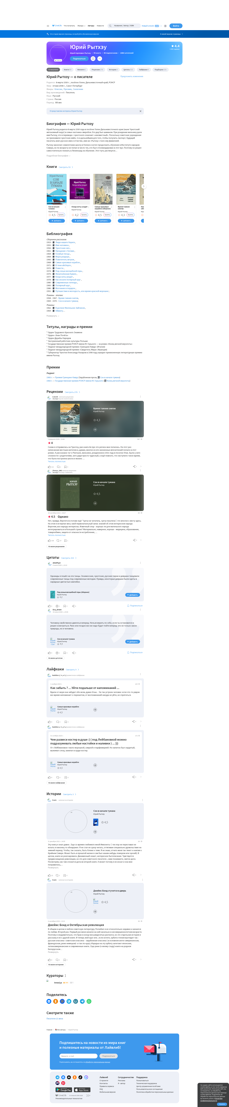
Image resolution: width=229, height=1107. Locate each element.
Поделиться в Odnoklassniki (55, 1001)
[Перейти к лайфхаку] (141, 721)
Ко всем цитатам (55, 658)
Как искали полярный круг (68, 279)
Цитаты (128, 69)
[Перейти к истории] (141, 875)
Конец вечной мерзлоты (118, 380)
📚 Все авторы (60, 1030)
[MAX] (86, 1077)
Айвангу (59, 310)
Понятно (222, 1104)
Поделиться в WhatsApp (89, 1001)
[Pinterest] (63, 1083)
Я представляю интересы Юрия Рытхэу (66, 111)
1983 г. (49, 377)
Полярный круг (62, 285)
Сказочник (78, 89)
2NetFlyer (57, 563)
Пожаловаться (142, 1080)
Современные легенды (66, 282)
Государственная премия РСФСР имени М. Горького (79, 380)
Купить (61, 215)
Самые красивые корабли (67, 262)
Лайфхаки (144, 69)
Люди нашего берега (65, 242)
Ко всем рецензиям (56, 546)
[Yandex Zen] (69, 1077)
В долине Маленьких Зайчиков (70, 307)
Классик (58, 89)
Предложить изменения (131, 76)
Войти (176, 25)
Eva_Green (57, 609)
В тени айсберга (63, 265)
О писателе (53, 69)
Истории (113, 69)
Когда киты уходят (80, 207)
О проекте (104, 1080)
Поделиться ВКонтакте (49, 1001)
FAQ (101, 1089)
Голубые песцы (62, 253)
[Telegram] (57, 1077)
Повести (59, 268)
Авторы (91, 25)
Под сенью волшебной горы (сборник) (73, 592)
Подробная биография (57, 155)
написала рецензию (66, 397)
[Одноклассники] (75, 1077)
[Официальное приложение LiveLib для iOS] (82, 1089)
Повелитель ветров (64, 259)
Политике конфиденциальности (211, 1099)
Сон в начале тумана (53, 208)
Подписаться (79, 58)
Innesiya (58, 982)
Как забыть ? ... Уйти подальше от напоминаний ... (84, 688)
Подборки (161, 69)
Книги (67, 69)
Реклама (121, 1080)
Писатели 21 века (55, 1018)
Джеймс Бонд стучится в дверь (109, 890)
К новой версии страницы (170, 34)
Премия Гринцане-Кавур (66, 377)
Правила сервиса (107, 1086)
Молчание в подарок (65, 288)
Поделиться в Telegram (82, 1001)
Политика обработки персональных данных (154, 1092)
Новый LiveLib (150, 26)
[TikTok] (80, 1077)
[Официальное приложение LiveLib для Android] (64, 1089)
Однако (63, 516)
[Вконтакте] (63, 1077)
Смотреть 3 (68, 794)
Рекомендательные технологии (69, 1098)
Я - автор (121, 1083)
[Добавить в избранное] (93, 58)
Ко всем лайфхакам (56, 783)
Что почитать (69, 25)
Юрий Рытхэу (53, 212)
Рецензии (97, 69)
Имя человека (62, 245)
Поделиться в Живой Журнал (69, 1001)
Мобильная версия (107, 1092)
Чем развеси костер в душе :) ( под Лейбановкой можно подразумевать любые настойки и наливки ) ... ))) (88, 741)
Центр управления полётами (148, 1086)
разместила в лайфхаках (75, 675)
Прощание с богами (64, 250)
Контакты (104, 1083)
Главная (49, 1030)
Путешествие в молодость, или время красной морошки (81, 291)
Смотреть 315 (67, 558)
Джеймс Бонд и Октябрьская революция (76, 925)
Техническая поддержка (146, 1083)
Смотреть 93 (64, 167)
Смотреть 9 (71, 669)
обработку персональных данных (97, 1062)
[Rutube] (57, 1083)
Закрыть (140, 111)
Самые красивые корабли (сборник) (103, 208)
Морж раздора (62, 256)
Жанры (80, 25)
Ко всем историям (56, 964)
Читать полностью (56, 461)
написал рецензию (69, 470)
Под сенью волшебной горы (68, 271)
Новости (100, 25)
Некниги (81, 69)
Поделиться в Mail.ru (62, 1001)
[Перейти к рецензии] (141, 466)
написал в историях (66, 800)
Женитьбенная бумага (65, 273)
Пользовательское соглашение (149, 1089)
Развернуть (52, 315)
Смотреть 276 (71, 392)
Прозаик (68, 89)
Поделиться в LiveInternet (75, 1001)
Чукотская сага (62, 248)
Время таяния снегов (124, 208)
